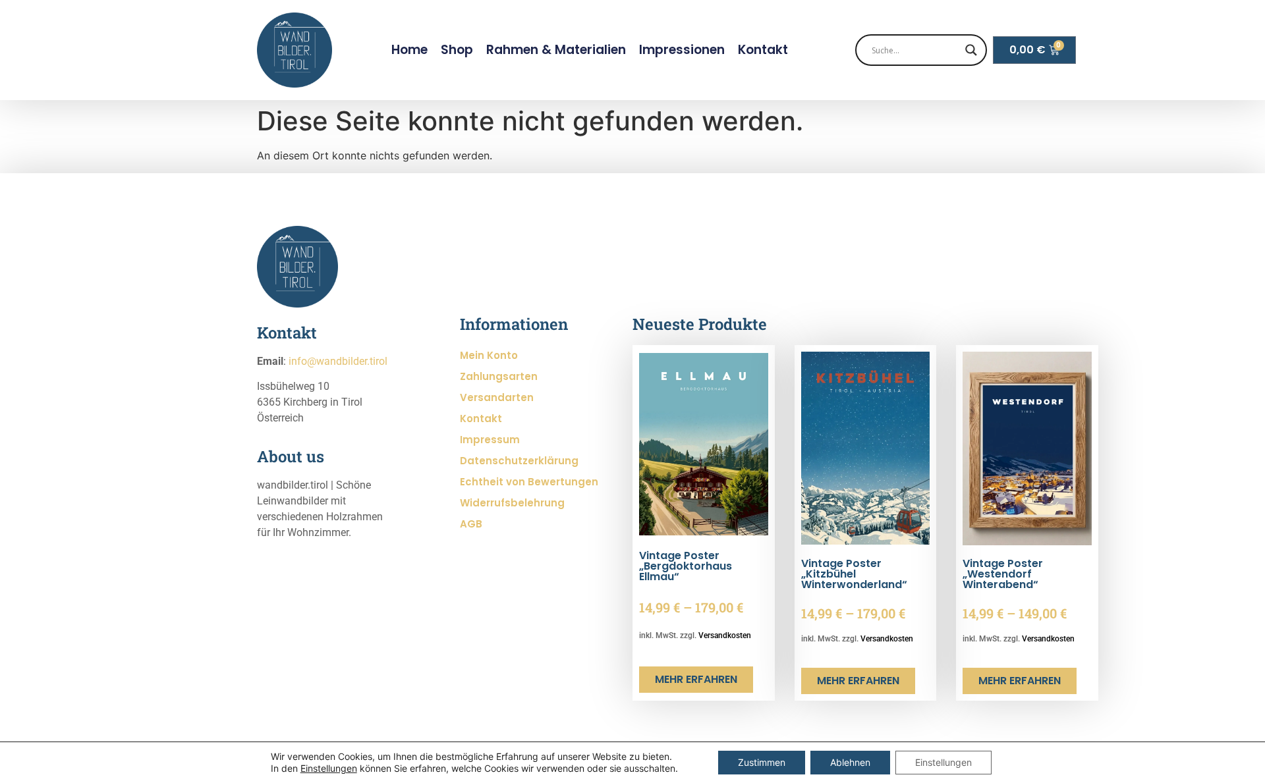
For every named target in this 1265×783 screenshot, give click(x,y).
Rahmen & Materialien (556, 50)
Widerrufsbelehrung (512, 503)
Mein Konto (489, 355)
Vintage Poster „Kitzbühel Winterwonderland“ (854, 574)
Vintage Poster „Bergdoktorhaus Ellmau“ (685, 566)
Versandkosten (724, 635)
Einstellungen (328, 768)
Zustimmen (761, 762)
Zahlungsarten (499, 376)
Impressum (490, 439)
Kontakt (763, 50)
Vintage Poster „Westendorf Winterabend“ (1003, 574)
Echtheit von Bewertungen (529, 482)
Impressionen (682, 50)
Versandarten (497, 397)
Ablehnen (850, 762)
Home (409, 50)
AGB (471, 524)
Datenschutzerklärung (519, 461)
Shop (457, 50)
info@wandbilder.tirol (338, 361)
